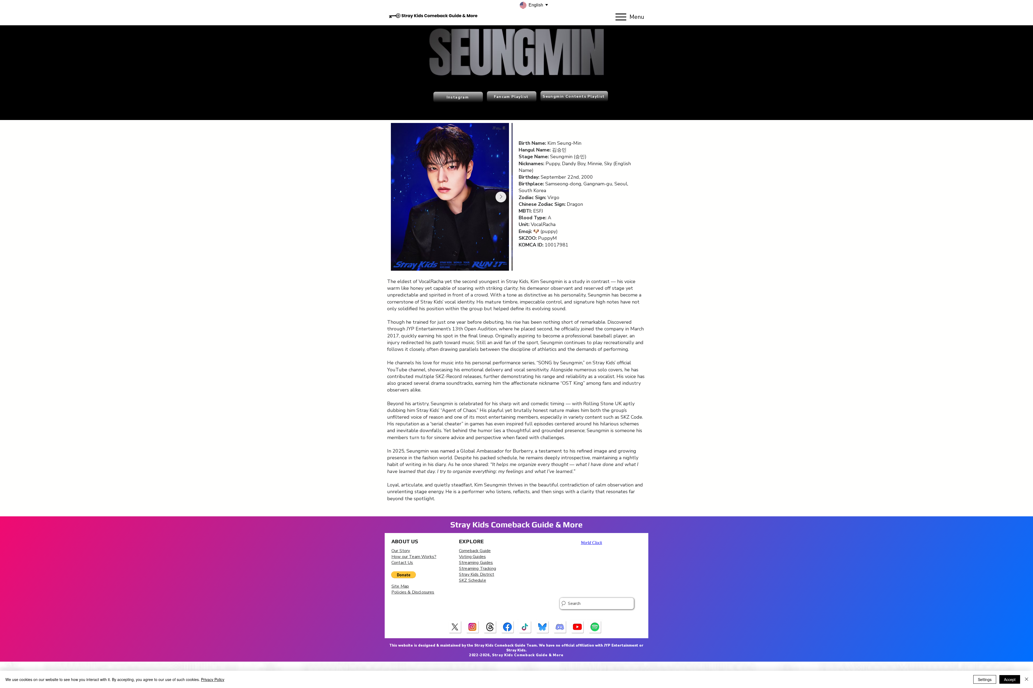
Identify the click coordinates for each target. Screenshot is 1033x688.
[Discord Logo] (560, 627)
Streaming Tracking (477, 568)
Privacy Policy (212, 679)
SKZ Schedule (472, 580)
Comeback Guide (475, 551)
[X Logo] (455, 627)
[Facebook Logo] (508, 627)
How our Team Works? (413, 557)
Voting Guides (472, 557)
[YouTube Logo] (577, 627)
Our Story (400, 551)
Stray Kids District (476, 574)
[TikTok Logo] (525, 627)
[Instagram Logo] (473, 627)
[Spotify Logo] (595, 627)
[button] (403, 574)
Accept (1010, 679)
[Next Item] (501, 197)
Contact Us (402, 563)
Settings (985, 679)
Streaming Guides (476, 563)
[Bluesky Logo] (543, 627)
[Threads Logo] (490, 627)
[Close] (1026, 679)
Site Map (400, 586)
